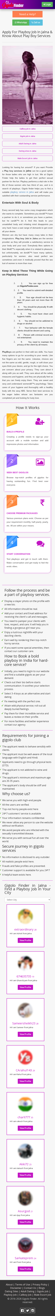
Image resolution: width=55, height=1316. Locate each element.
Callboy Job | (26, 1294)
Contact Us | (31, 1288)
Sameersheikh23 (25, 1023)
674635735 (25, 976)
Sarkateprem (25, 1258)
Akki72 (25, 1164)
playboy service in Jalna (22, 192)
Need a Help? (27, 14)
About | (10, 1284)
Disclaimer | (16, 1288)
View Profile (25, 940)
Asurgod (25, 1211)
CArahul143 (25, 1070)
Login (48, 4)
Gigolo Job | (43, 1291)
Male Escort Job (42, 1294)
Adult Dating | (28, 1291)
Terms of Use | (23, 1284)
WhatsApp (22, 22)
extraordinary (25, 929)
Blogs (42, 1288)
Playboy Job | (11, 1294)
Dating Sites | (12, 1291)
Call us (36, 22)
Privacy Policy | (41, 1284)
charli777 (25, 1117)
